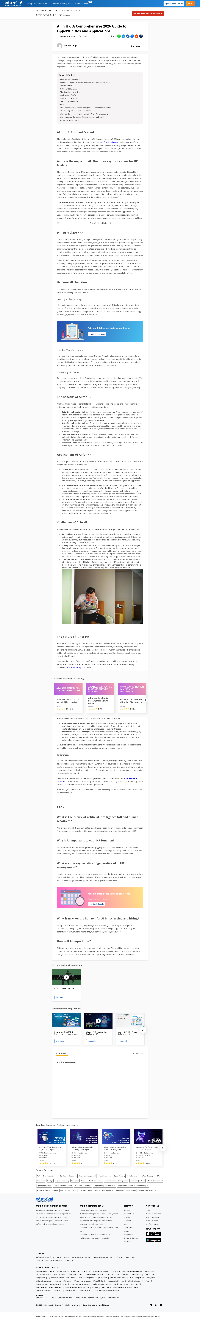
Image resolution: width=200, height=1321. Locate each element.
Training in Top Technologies (37, 3)
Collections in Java (42, 1284)
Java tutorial (75, 1271)
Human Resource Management (116, 1181)
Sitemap (127, 1231)
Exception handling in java (58, 1284)
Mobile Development (155, 1181)
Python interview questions (102, 1284)
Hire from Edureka (152, 1224)
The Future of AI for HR (69, 101)
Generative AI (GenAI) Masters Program (93, 1210)
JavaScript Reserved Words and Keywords (126, 1287)
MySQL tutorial (71, 1278)
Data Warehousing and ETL (149, 1176)
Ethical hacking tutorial (136, 1278)
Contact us (127, 1221)
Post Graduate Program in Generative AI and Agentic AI (99, 1214)
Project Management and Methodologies (133, 1185)
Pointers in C (110, 1274)
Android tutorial (136, 1274)
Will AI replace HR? (67, 86)
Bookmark (137, 46)
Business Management (87, 1176)
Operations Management (63, 1185)
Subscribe (190, 3)
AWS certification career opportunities (48, 1281)
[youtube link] (161, 1305)
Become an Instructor (153, 1214)
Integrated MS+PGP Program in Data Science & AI (97, 1221)
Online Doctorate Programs (81, 1257)
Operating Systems (44, 1185)
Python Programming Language (80, 1284)
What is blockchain (99, 1281)
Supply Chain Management (126, 1190)
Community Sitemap (131, 1238)
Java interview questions (101, 1271)
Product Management (83, 1185)
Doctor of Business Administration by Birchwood (96, 1217)
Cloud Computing (104, 1176)
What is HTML (86, 1271)
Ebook (86, 3)
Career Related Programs (61, 3)
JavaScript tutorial (149, 1274)
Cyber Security (119, 1176)
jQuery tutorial (40, 1278)
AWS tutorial (68, 1281)
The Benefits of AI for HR (70, 92)
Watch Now (59, 997)
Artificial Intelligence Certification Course (50, 1224)
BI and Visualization (50, 1176)
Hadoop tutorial (113, 1281)
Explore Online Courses (173, 3)
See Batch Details (96, 904)
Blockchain (73, 1176)
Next (146, 700)
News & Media (129, 1214)
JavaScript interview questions (132, 1271)
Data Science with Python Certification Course (52, 1221)
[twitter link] (151, 1305)
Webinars (78, 3)
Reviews (127, 1217)
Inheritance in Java (60, 1274)
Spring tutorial (149, 1271)
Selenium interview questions (59, 1271)
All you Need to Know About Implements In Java (108, 1291)
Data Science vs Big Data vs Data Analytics (49, 1287)
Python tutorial (102, 1278)
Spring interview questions (94, 1274)
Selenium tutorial (41, 1271)
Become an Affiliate (152, 1217)
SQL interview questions (56, 1278)
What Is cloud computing (82, 1281)
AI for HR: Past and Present (71, 79)
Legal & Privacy (104, 1305)
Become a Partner (152, 1221)
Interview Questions (137, 1181)
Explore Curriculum (97, 334)
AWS (38, 1176)
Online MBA (119, 1257)
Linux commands (122, 1274)
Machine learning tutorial (87, 1278)
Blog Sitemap (128, 1234)
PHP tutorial (116, 1271)
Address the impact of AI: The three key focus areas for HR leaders (85, 82)
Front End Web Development (91, 1181)
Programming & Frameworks (104, 1185)
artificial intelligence (109, 142)
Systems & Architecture (147, 1190)
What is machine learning (118, 1278)
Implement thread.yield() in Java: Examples (49, 1291)
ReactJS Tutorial (136, 1284)
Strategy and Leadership (104, 1190)
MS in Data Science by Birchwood (91, 1224)
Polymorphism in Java (76, 1274)
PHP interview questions (44, 1274)
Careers (148, 1210)
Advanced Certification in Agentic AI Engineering (52, 1210)
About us (127, 1210)
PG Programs (56, 1257)
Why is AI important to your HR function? (76, 111)
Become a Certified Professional (147, 13)
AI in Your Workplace (76, 667)
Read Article (60, 1041)
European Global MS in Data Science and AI (95, 1234)
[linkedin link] (156, 1305)
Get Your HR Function (68, 89)
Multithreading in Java (121, 1284)
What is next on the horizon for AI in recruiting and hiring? (82, 117)
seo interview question (68, 1190)
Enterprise (75, 1181)
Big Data (63, 1176)
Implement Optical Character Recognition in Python (78, 1291)
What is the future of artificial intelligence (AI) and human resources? (86, 108)
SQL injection (151, 1278)
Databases (41, 1181)
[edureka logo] (13, 3)
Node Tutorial (147, 1281)
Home (38, 10)
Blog (42, 10)
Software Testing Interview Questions (77, 1287)
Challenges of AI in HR (68, 98)
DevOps (50, 1181)
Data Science (132, 1176)
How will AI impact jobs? (69, 120)
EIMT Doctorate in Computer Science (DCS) (94, 1238)
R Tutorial (95, 1287)
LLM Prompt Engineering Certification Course (51, 1217)
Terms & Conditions (90, 1305)
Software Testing (86, 1190)
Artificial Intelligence (51, 10)
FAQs (62, 104)
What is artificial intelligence (131, 1281)
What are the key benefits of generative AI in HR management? (84, 114)
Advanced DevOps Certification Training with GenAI (54, 1214)
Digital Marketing (62, 1181)
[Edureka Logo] (44, 1199)
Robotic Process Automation (47, 1190)
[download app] (153, 1234)
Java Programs (106, 1287)
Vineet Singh (70, 45)
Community (128, 1228)
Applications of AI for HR (70, 95)
